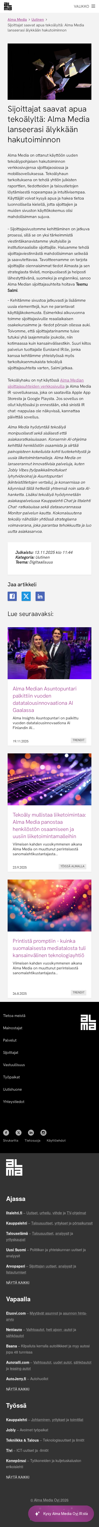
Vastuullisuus (14, 1064)
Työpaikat (11, 1077)
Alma (8, 6)
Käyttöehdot (56, 1140)
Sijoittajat (10, 1052)
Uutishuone (12, 1089)
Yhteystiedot (13, 1101)
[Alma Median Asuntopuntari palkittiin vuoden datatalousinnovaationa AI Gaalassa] (49, 686)
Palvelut (9, 1040)
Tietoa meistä (14, 1015)
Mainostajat (12, 1028)
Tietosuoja (32, 1140)
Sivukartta (10, 1140)
